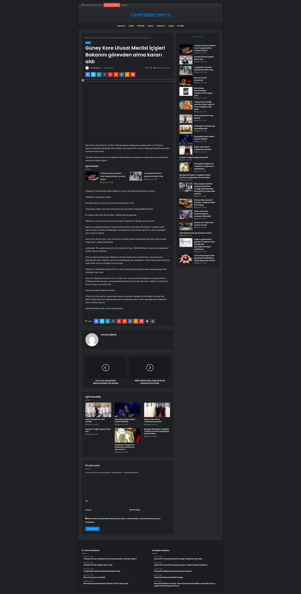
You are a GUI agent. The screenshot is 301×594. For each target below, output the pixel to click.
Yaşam (171, 26)
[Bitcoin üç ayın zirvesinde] (185, 81)
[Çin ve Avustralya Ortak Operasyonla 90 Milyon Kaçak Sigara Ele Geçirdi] (185, 258)
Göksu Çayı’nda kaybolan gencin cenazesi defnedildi (202, 213)
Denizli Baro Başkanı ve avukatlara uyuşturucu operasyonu (125, 447)
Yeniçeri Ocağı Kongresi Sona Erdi (98, 430)
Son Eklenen (197, 37)
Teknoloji (160, 26)
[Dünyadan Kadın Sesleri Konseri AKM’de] (128, 410)
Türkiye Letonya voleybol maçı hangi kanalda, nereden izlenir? (112, 176)
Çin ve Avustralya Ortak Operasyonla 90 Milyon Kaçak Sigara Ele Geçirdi (204, 258)
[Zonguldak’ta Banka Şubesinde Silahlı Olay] (135, 176)
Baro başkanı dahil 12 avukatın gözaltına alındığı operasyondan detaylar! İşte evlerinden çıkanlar (204, 189)
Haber (131, 26)
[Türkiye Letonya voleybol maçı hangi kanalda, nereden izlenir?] (91, 176)
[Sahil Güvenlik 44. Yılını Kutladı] (98, 410)
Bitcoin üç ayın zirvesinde (200, 79)
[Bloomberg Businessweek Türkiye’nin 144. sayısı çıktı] (185, 91)
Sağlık (150, 26)
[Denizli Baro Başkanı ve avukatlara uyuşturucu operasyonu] (128, 435)
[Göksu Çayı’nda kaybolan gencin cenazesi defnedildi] (185, 214)
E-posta (88, 510)
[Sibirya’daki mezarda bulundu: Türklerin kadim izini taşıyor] (185, 203)
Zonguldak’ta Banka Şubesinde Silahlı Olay (136, 5)
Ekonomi (140, 26)
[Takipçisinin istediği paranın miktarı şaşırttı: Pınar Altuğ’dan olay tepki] (185, 105)
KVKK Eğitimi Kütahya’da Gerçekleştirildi (204, 127)
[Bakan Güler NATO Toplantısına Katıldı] (157, 410)
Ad (87, 501)
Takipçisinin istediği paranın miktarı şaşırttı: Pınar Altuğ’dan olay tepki (204, 105)
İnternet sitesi (134, 510)
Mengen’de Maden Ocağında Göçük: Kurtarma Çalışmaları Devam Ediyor (156, 431)
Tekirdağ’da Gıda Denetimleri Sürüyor (195, 233)
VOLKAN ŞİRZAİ (95, 68)
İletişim (180, 26)
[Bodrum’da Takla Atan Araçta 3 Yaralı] (185, 225)
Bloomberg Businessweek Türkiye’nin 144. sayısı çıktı (203, 92)
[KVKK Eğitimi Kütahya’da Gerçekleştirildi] (185, 129)
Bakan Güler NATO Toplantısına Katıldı (152, 420)
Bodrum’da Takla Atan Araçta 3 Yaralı (204, 223)
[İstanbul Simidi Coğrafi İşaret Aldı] (185, 60)
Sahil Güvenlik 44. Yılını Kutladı (95, 420)
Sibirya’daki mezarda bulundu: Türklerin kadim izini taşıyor (204, 202)
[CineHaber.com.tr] (150, 15)
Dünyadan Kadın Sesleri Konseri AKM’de (125, 420)
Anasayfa (121, 26)
